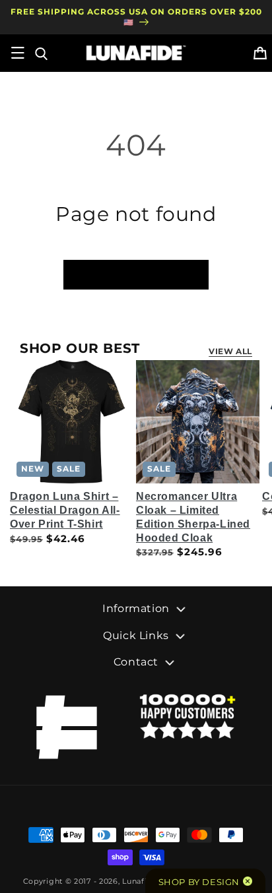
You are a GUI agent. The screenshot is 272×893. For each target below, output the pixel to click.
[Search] (40, 52)
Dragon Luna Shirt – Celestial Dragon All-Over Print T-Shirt (65, 510)
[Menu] (18, 52)
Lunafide (139, 881)
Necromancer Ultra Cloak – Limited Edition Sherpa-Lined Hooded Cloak (193, 517)
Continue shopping (136, 274)
